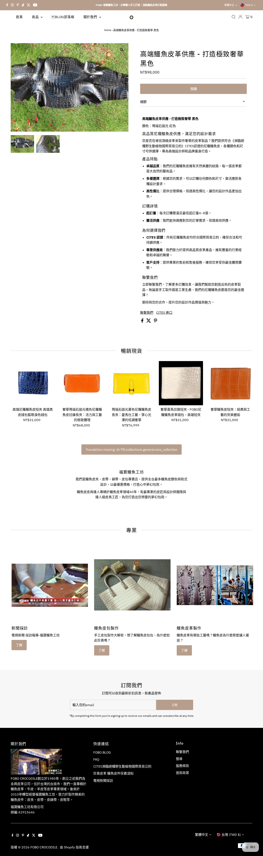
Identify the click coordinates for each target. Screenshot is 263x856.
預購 (193, 89)
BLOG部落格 (63, 17)
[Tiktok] (23, 5)
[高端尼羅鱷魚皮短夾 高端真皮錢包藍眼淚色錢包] (33, 383)
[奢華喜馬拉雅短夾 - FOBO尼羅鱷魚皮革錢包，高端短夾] (181, 383)
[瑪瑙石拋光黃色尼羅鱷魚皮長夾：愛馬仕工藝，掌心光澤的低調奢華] (131, 383)
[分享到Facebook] (142, 321)
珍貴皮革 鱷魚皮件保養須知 (113, 773)
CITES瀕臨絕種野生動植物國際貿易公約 (122, 766)
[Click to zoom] (121, 49)
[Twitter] (28, 5)
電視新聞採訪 (103, 780)
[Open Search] (233, 17)
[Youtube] (35, 5)
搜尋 (179, 759)
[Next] (27, 49)
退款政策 (182, 773)
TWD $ (249, 5)
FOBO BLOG (102, 752)
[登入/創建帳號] (240, 17)
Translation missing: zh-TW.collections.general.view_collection (131, 449)
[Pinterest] (18, 5)
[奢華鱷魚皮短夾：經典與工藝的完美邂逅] (230, 383)
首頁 (19, 17)
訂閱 (174, 705)
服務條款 (182, 766)
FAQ (96, 759)
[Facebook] (7, 5)
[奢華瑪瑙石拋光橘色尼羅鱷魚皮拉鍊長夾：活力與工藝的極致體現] (82, 383)
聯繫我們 (146, 312)
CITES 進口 (164, 312)
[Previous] (17, 49)
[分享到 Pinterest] (155, 321)
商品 (36, 17)
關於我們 (90, 17)
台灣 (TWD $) (231, 835)
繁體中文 (229, 5)
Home (107, 30)
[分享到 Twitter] (149, 321)
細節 (143, 102)
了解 (19, 645)
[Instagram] (12, 5)
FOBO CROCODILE (43, 847)
